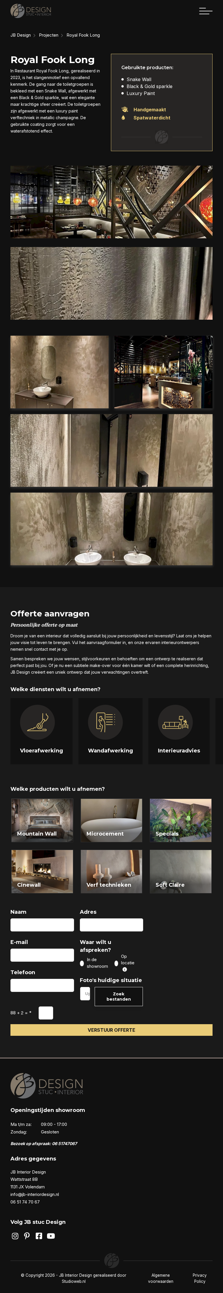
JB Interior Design (75, 1275)
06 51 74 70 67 (25, 1202)
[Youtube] (50, 1236)
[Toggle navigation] (206, 11)
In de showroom (97, 963)
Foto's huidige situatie (111, 980)
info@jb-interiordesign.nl (34, 1194)
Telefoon (22, 972)
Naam (18, 912)
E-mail (19, 942)
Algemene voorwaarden (160, 1278)
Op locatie (127, 960)
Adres (88, 912)
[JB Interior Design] (30, 10)
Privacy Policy (200, 1278)
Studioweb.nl (74, 1281)
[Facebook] (39, 1236)
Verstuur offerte (111, 1030)
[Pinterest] (26, 1236)
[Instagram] (14, 1236)
